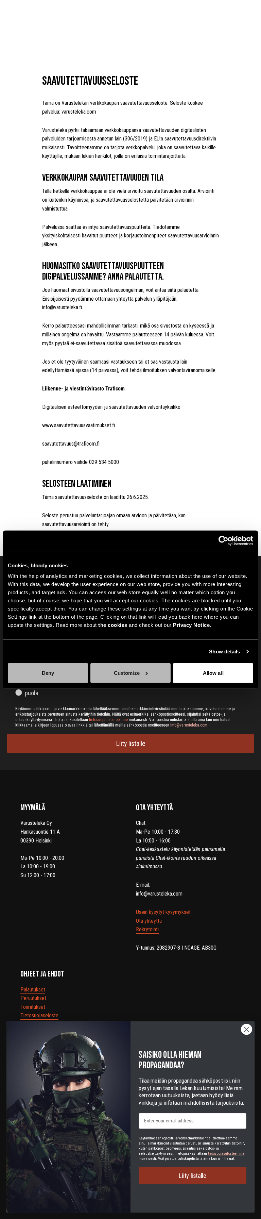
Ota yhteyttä (149, 921)
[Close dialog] (246, 1029)
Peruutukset (33, 998)
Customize (127, 673)
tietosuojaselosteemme (226, 1153)
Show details (224, 651)
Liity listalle (130, 743)
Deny (48, 673)
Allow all (213, 673)
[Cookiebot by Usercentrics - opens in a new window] (223, 541)
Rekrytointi (147, 929)
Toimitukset (32, 1007)
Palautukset (32, 989)
